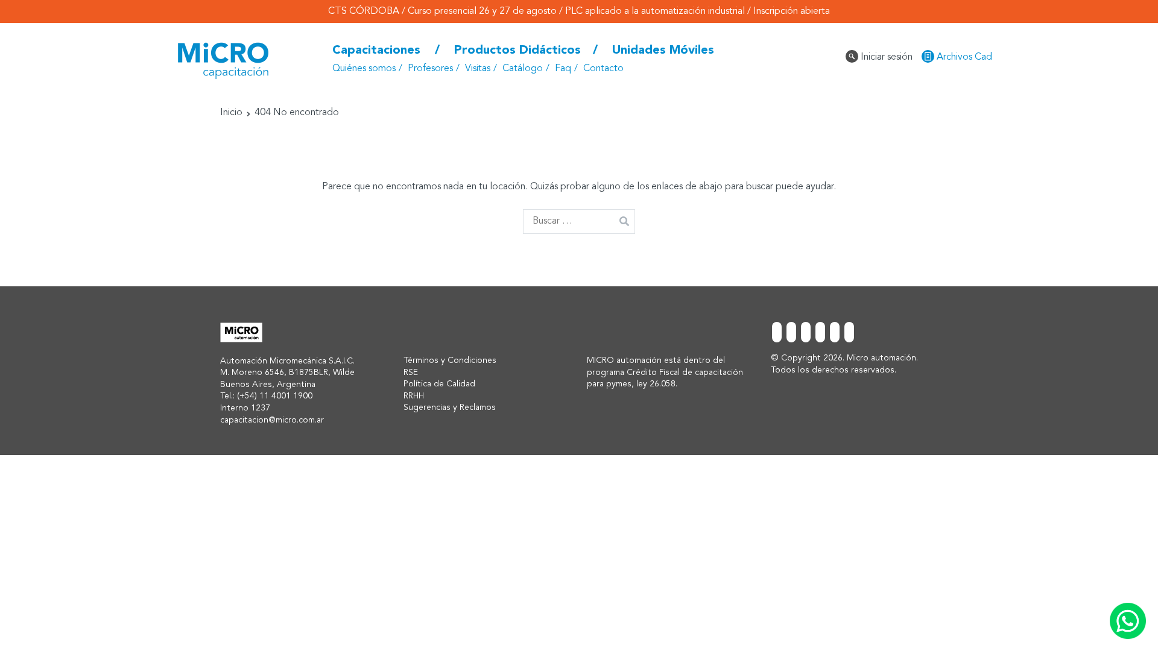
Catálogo (522, 69)
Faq (563, 69)
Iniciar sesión (885, 57)
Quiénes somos (364, 69)
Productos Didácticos (517, 51)
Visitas (477, 69)
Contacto (603, 69)
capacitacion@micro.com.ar (272, 420)
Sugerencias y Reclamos (449, 407)
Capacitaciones (376, 51)
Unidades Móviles (663, 51)
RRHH (413, 396)
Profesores (430, 69)
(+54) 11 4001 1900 (274, 396)
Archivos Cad (963, 57)
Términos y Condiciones (449, 360)
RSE (410, 372)
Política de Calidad (439, 384)
